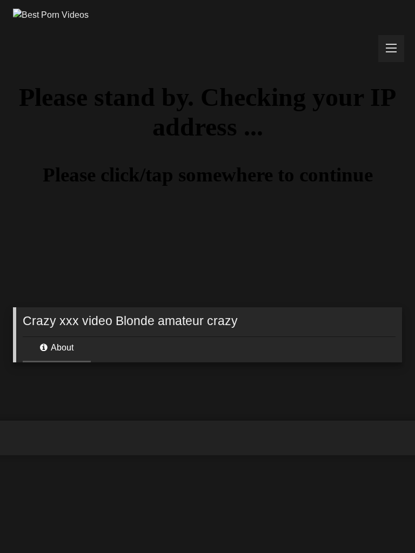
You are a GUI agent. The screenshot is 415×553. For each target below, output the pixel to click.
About (61, 347)
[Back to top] (381, 520)
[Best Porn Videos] (207, 15)
